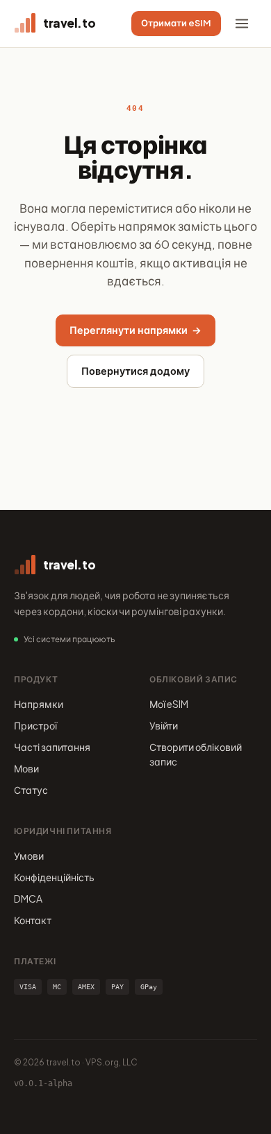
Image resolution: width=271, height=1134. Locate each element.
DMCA (28, 898)
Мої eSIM (168, 704)
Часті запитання (52, 747)
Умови (29, 855)
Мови (26, 768)
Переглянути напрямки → (135, 330)
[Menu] (242, 23)
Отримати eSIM (176, 22)
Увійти (163, 725)
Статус (31, 789)
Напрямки (38, 704)
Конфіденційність (54, 877)
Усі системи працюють (69, 639)
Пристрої (35, 725)
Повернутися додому (135, 370)
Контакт (32, 920)
